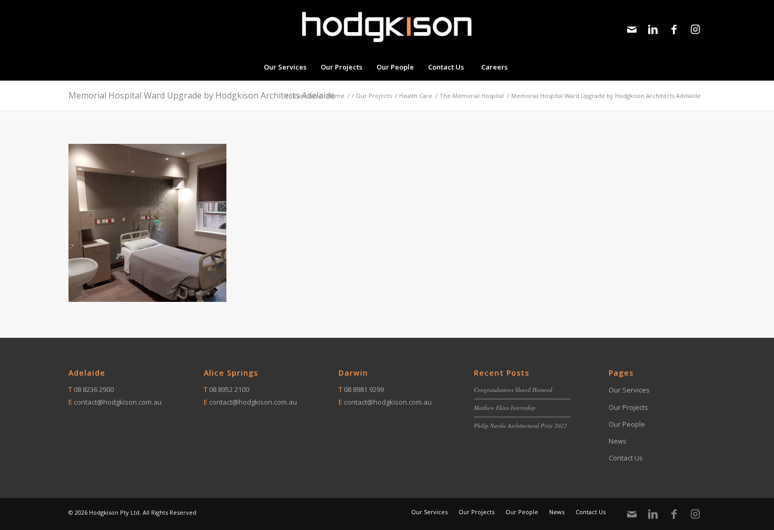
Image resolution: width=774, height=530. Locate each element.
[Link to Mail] (631, 29)
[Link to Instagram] (695, 29)
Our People (627, 424)
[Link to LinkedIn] (652, 29)
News (618, 441)
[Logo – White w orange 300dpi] (387, 27)
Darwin (353, 373)
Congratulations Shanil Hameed (513, 390)
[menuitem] (284, 67)
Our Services (629, 390)
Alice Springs (231, 373)
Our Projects (628, 407)
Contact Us (626, 458)
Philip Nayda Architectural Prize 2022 (520, 425)
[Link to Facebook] (673, 29)
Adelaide (86, 373)
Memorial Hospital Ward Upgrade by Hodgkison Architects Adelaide (201, 95)
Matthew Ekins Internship (504, 407)
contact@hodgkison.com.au (118, 402)
